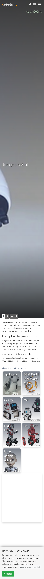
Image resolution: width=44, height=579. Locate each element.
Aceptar (8, 573)
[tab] (3, 316)
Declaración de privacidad (30, 567)
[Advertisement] (22, 496)
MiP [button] (26, 400)
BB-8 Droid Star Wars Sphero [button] (31, 378)
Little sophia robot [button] (9, 455)
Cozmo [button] (9, 400)
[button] (39, 4)
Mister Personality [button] (12, 428)
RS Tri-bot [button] (30, 426)
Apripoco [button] (10, 374)
